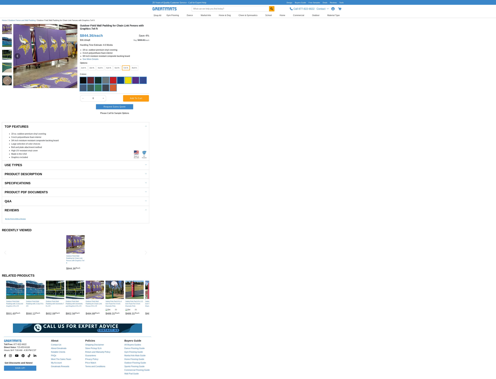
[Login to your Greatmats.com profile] (333, 9)
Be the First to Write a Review (15, 219)
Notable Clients (58, 352)
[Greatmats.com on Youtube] (16, 356)
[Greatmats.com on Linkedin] (35, 356)
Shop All (157, 15)
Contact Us (56, 345)
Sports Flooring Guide (134, 366)
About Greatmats (58, 348)
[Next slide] (73, 56)
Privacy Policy (91, 359)
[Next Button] (146, 253)
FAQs (53, 355)
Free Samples (314, 3)
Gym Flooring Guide (133, 352)
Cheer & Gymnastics (248, 15)
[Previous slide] (17, 56)
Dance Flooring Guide (134, 348)
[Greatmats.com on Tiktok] (29, 356)
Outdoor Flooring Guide (135, 363)
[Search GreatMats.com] (271, 8)
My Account (56, 363)
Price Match (90, 363)
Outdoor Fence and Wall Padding (22, 20)
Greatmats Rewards (60, 366)
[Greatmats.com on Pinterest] (23, 356)
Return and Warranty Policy (97, 352)
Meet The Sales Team (61, 359)
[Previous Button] (5, 253)
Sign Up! (20, 368)
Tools (341, 3)
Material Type (333, 15)
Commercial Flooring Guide (137, 370)
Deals (325, 3)
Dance (190, 15)
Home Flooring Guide (134, 359)
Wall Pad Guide (131, 374)
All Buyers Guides (132, 345)
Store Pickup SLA (93, 348)
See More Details (90, 59)
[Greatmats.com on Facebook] (5, 356)
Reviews (333, 3)
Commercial (298, 15)
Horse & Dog (225, 15)
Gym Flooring (172, 15)
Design (289, 3)
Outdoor (315, 15)
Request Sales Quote (115, 107)
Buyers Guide (300, 3)
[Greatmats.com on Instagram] (10, 356)
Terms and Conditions (95, 366)
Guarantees (90, 355)
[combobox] (233, 8)
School (268, 15)
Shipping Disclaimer (94, 345)
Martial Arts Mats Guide (135, 355)
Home (282, 15)
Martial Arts (206, 15)
